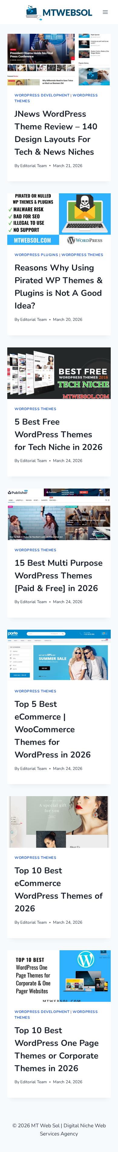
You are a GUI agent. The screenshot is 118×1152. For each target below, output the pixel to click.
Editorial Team (33, 166)
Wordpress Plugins (36, 254)
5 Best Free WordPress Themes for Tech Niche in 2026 (59, 434)
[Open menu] (105, 12)
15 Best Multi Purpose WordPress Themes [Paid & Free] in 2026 (59, 575)
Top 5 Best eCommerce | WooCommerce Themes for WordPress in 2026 (53, 729)
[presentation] (59, 59)
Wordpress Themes (82, 254)
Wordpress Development (42, 95)
